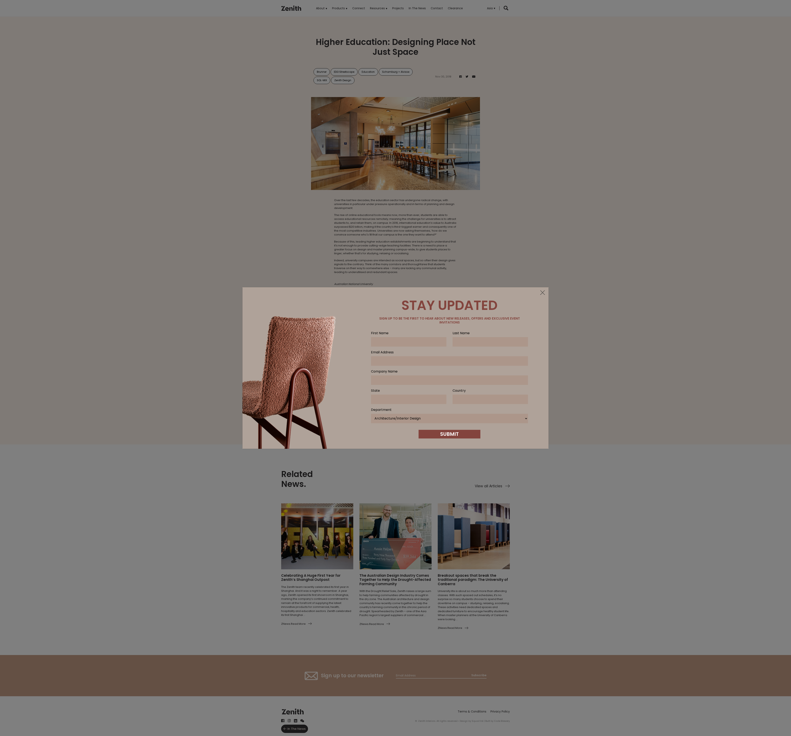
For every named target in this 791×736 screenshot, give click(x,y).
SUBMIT (449, 434)
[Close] (542, 293)
